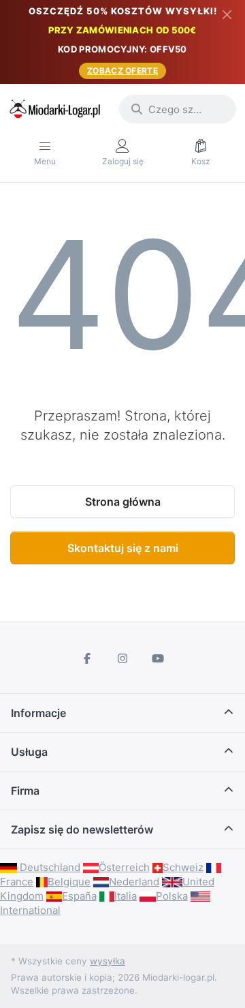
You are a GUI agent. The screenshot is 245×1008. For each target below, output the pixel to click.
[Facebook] (88, 658)
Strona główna (123, 501)
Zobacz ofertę (122, 70)
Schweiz (183, 867)
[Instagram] (122, 658)
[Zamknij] (227, 14)
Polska (172, 895)
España (79, 895)
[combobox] (177, 109)
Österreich (124, 867)
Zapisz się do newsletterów (82, 829)
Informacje (38, 713)
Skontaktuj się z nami (122, 548)
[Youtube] (158, 658)
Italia (125, 895)
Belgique (69, 881)
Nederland (134, 881)
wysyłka (107, 961)
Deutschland (48, 867)
